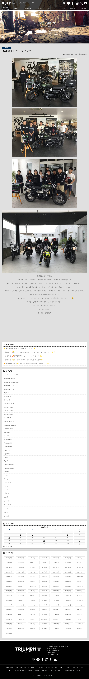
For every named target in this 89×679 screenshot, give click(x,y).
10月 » (10, 546)
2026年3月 (68, 558)
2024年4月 (9, 576)
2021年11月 (21, 595)
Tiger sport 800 (9, 468)
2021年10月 (33, 595)
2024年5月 (80, 572)
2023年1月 (21, 586)
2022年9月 (68, 586)
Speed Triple (7, 418)
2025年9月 (56, 562)
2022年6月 (21, 591)
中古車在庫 (28, 8)
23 (79, 541)
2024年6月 (68, 572)
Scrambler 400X (9, 403)
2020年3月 (9, 610)
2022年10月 (56, 586)
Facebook (72, 3)
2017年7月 (56, 628)
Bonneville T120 (9, 389)
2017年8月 (44, 628)
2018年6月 (9, 624)
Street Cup (7, 436)
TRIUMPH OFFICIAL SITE (64, 3)
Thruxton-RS (8, 443)
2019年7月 (21, 614)
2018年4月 (32, 624)
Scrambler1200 (8, 407)
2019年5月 (44, 614)
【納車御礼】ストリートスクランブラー (17, 51)
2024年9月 (32, 572)
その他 (6, 497)
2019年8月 (9, 614)
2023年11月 (68, 576)
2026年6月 (32, 558)
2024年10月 (21, 572)
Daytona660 (8, 396)
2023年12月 (56, 576)
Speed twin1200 (9, 421)
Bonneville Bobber (9, 378)
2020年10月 (9, 605)
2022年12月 (33, 586)
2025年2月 (56, 567)
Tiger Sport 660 (9, 464)
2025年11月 (33, 562)
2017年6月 (68, 628)
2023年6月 (44, 581)
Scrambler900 (69, 54)
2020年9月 (21, 605)
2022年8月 (80, 586)
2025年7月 (80, 562)
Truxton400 (7, 482)
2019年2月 (79, 614)
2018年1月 (68, 624)
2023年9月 (9, 581)
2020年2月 (21, 610)
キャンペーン (8, 504)
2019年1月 (9, 619)
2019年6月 (32, 614)
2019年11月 (56, 610)
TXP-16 (6, 489)
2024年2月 (32, 576)
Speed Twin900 (8, 428)
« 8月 (5, 546)
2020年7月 (44, 605)
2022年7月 (9, 591)
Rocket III (7, 400)
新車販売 (5, 8)
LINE (68, 3)
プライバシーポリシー (57, 671)
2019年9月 (79, 610)
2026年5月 (44, 558)
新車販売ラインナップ (12, 667)
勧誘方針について (69, 671)
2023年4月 (68, 581)
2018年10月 (44, 619)
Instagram (77, 3)
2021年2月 (44, 600)
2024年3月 (21, 576)
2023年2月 (9, 586)
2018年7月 (80, 619)
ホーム (78, 671)
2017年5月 (79, 628)
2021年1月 (56, 600)
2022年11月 (44, 586)
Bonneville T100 (9, 385)
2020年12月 (68, 600)
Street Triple (8, 439)
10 (9, 538)
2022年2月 (68, 591)
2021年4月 (21, 600)
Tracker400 (7, 472)
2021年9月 (44, 595)
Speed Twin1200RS (10, 425)
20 (44, 541)
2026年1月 (9, 562)
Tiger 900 (7, 457)
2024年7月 (56, 572)
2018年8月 (68, 619)
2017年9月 (32, 628)
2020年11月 (80, 600)
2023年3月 (80, 581)
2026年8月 (9, 558)
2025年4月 (32, 567)
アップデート (61, 8)
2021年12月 (9, 595)
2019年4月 (56, 614)
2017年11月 (9, 628)
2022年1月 (79, 591)
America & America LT (11, 375)
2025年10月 (44, 562)
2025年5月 (21, 567)
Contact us (85, 3)
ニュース (6, 508)
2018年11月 (33, 619)
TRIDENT (6, 475)
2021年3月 (32, 600)
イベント (6, 501)
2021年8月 (56, 595)
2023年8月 (21, 581)
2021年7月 (68, 595)
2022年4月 (44, 591)
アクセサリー (39, 8)
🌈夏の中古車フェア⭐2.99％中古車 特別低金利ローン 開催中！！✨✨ (26, 363)
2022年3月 (56, 591)
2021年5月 (9, 600)
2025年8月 (68, 562)
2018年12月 (21, 619)
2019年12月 (44, 610)
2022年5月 (32, 591)
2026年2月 (80, 558)
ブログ (75, 54)
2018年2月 (56, 624)
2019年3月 (68, 614)
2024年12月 (80, 567)
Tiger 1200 (7, 450)
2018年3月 (44, 624)
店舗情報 (72, 8)
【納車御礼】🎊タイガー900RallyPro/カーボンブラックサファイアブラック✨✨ (29, 352)
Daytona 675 (8, 393)
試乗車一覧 (17, 8)
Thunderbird (8, 446)
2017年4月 (9, 633)
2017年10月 (21, 628)
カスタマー (80, 667)
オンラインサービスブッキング (17, 671)
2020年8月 (33, 605)
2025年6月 (9, 567)
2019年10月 (68, 610)
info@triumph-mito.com (53, 650)
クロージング (50, 8)
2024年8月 (44, 572)
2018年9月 (56, 619)
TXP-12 (6, 486)
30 (79, 544)
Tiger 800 (7, 454)
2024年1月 (44, 576)
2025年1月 (68, 567)
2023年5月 (56, 581)
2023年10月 (80, 576)
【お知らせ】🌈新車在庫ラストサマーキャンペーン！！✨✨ (23, 356)
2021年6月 (79, 595)
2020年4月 (80, 605)
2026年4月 (56, 558)
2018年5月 (21, 624)
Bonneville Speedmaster (11, 382)
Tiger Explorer (8, 461)
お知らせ (6, 493)
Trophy (6, 479)
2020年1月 (32, 610)
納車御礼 (6, 516)
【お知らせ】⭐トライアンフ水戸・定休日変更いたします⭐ (23, 360)
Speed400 (7, 432)
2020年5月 (68, 605)
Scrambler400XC (9, 411)
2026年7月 (21, 558)
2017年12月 (80, 624)
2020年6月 (56, 605)
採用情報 (37, 671)
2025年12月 (21, 562)
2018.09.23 (84, 54)
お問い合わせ (45, 671)
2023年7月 (32, 581)
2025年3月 (44, 567)
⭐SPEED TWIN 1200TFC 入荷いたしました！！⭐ (19, 348)
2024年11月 (9, 572)
